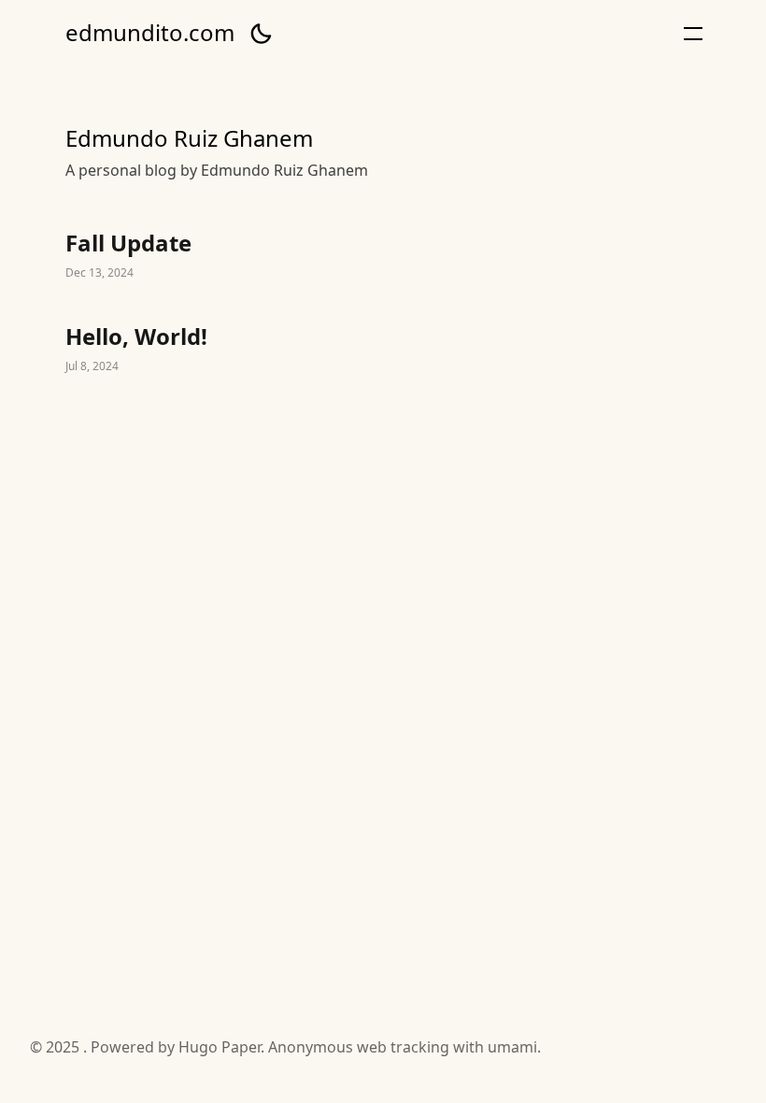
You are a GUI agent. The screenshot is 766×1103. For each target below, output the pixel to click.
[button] (260, 33)
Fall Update (383, 256)
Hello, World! (383, 350)
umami (512, 1047)
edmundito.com (149, 33)
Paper (241, 1047)
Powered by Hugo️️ (154, 1047)
